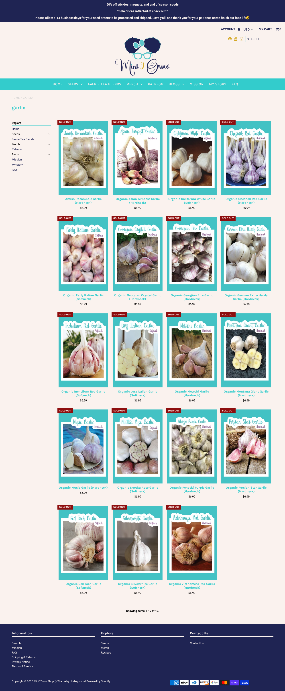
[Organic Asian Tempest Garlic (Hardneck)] (137, 158)
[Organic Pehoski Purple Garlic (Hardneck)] (192, 446)
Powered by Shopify (98, 681)
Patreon (155, 84)
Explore (16, 123)
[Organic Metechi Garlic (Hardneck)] (192, 350)
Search (16, 643)
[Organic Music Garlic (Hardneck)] (83, 446)
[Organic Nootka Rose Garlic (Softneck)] (137, 446)
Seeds (73, 84)
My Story (217, 84)
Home (58, 84)
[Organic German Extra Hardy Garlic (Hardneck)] (246, 254)
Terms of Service (22, 666)
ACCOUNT (228, 29)
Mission (197, 84)
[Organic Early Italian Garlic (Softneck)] (83, 254)
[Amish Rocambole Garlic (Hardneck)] (83, 158)
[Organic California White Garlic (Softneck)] (192, 158)
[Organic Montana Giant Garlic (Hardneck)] (246, 350)
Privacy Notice (21, 662)
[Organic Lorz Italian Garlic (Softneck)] (137, 350)
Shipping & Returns (24, 657)
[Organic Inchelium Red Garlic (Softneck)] (83, 350)
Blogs (174, 84)
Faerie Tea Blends (104, 84)
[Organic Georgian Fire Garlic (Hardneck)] (192, 254)
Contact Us (197, 643)
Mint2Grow (40, 681)
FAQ (235, 84)
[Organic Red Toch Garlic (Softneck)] (83, 543)
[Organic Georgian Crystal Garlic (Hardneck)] (137, 254)
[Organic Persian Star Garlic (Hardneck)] (246, 446)
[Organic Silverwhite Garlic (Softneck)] (137, 543)
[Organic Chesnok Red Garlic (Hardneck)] (246, 158)
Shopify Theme (57, 681)
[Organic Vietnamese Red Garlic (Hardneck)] (192, 543)
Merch (132, 84)
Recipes (106, 652)
